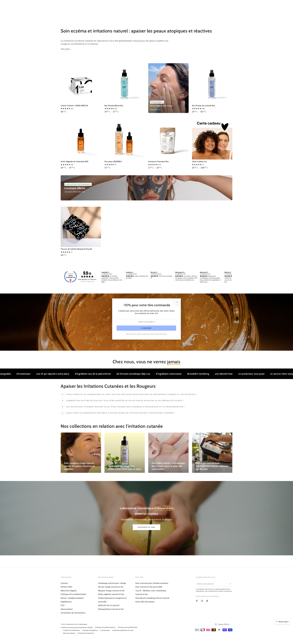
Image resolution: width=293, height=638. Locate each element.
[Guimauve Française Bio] (168, 139)
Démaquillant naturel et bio (111, 609)
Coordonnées (105, 630)
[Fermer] (177, 302)
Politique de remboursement (105, 627)
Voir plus (65, 49)
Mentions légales (69, 590)
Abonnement (67, 609)
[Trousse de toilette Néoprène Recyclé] (81, 227)
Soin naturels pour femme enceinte (151, 583)
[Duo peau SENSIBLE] (124, 139)
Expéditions (66, 601)
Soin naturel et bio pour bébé (148, 587)
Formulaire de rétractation (73, 612)
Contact (64, 583)
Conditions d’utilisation (71, 630)
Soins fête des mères (144, 601)
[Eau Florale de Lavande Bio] (212, 83)
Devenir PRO (66, 587)
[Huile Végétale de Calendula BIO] (81, 139)
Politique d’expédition (90, 630)
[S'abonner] (231, 583)
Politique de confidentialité (73, 594)
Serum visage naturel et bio (110, 587)
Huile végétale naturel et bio (111, 594)
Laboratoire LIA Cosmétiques (76, 624)
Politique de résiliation (86, 633)
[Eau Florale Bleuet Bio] (124, 83)
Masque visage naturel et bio (111, 590)
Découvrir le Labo (146, 527)
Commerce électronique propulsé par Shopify (77, 627)
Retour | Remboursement (72, 598)
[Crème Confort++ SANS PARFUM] (81, 83)
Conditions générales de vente (123, 630)
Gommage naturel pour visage (112, 583)
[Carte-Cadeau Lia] (212, 139)
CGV (63, 605)
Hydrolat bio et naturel (108, 605)
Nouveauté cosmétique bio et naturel (152, 598)
